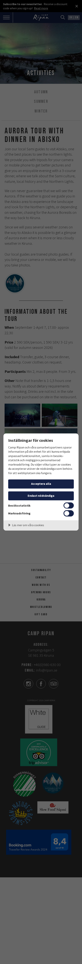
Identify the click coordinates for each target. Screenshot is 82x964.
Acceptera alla (41, 484)
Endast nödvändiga (41, 495)
